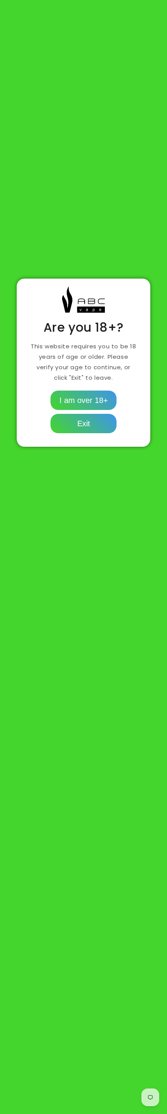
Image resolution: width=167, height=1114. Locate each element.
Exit (83, 423)
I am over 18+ (83, 400)
